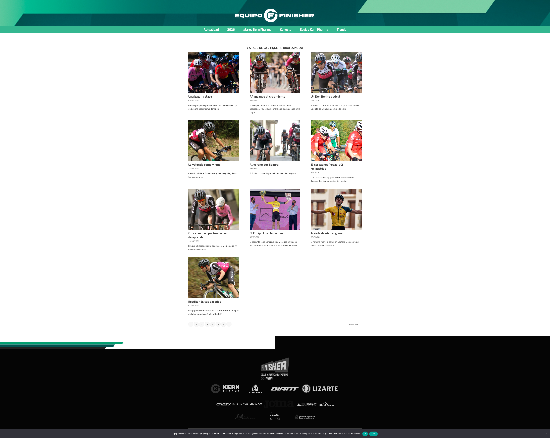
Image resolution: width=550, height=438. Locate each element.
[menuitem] (211, 29)
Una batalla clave (200, 97)
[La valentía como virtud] (213, 140)
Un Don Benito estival (325, 97)
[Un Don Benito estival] (336, 72)
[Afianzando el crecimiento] (275, 72)
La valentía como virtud (204, 165)
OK (365, 433)
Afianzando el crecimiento (267, 97)
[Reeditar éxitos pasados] (213, 277)
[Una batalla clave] (213, 72)
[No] (546, 433)
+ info (373, 433)
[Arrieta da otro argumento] (336, 209)
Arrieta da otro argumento (329, 233)
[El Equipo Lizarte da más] (275, 209)
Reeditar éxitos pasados (204, 302)
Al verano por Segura (264, 165)
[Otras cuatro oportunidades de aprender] (213, 209)
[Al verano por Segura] (275, 140)
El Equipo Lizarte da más (266, 233)
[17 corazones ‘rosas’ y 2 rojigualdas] (336, 140)
